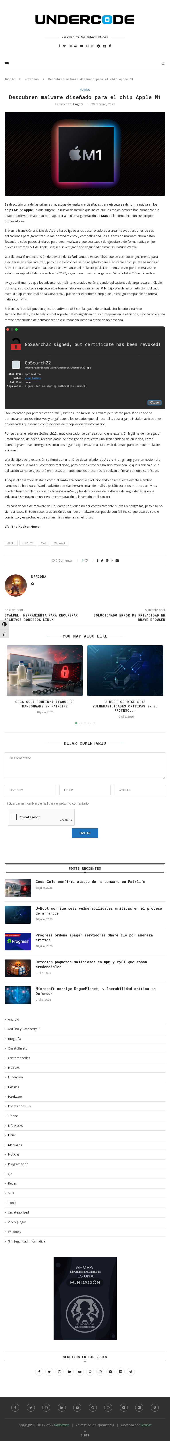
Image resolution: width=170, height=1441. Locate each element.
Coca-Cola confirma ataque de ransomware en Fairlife (45, 704)
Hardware (15, 1096)
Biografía (14, 1038)
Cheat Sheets (17, 1048)
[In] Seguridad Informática (26, 1241)
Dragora (77, 104)
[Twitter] (64, 46)
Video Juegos (17, 1222)
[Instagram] (70, 46)
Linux (11, 1135)
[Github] (87, 46)
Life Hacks (15, 1125)
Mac (43, 543)
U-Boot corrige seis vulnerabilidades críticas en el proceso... (125, 706)
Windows (14, 1231)
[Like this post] (89, 560)
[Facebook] (59, 46)
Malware (60, 543)
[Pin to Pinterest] (107, 560)
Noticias (32, 79)
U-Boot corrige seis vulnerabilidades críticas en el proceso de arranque (99, 910)
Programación (18, 1164)
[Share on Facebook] (98, 560)
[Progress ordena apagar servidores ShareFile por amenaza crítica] (18, 941)
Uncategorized (18, 1212)
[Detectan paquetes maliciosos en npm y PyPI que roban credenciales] (18, 968)
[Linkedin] (75, 46)
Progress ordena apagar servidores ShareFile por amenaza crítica (94, 937)
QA (10, 1174)
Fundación (15, 1077)
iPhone (13, 1116)
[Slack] (110, 46)
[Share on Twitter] (102, 560)
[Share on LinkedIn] (112, 560)
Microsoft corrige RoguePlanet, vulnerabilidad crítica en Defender (96, 991)
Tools (12, 1203)
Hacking (13, 1087)
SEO (11, 1193)
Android (13, 1019)
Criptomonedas (19, 1058)
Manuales (15, 1145)
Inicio (10, 79)
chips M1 (27, 543)
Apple (11, 543)
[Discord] (104, 46)
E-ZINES (14, 1067)
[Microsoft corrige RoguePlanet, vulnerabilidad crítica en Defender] (18, 995)
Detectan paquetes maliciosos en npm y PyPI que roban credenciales (91, 964)
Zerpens (146, 1425)
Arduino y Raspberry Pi (24, 1029)
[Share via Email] (117, 560)
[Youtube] (81, 46)
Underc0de (61, 1425)
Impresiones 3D (19, 1106)
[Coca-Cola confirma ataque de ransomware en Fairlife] (18, 888)
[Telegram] (98, 46)
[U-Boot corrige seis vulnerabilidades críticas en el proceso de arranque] (18, 915)
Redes (12, 1183)
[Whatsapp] (92, 46)
